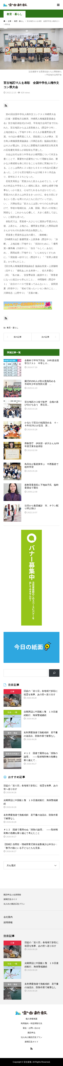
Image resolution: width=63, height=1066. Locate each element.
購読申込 (31, 1033)
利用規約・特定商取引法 (31, 1023)
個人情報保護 (31, 1019)
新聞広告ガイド (10, 899)
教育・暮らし (14, 14)
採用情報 (8, 922)
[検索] (54, 673)
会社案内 (8, 917)
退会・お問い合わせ (31, 1028)
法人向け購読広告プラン (14, 904)
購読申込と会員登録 (12, 895)
